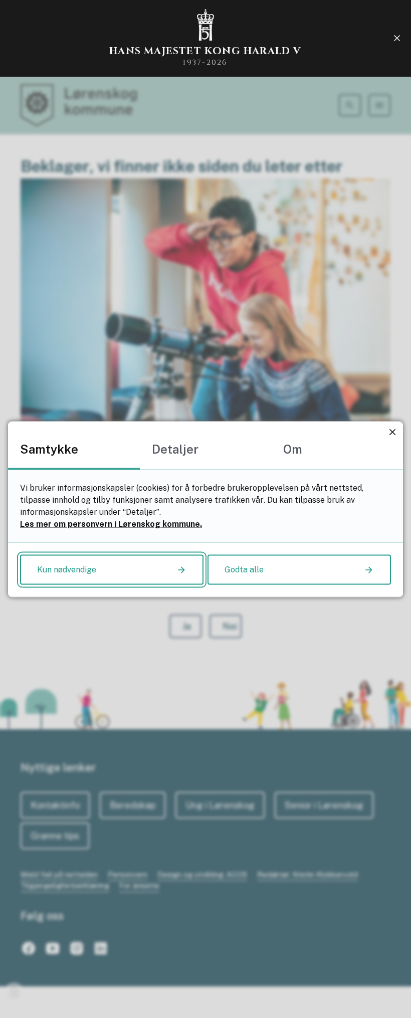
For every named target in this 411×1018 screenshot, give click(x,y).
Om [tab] (292, 449)
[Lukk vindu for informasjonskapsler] (392, 432)
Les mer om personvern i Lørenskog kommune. (111, 523)
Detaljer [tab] (175, 449)
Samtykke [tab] (49, 449)
